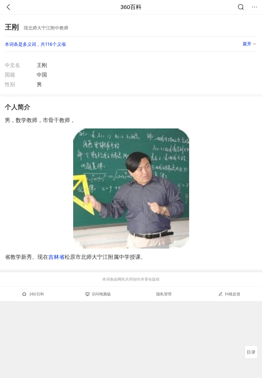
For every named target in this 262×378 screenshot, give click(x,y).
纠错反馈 (232, 294)
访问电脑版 (101, 294)
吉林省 (56, 257)
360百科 (131, 7)
